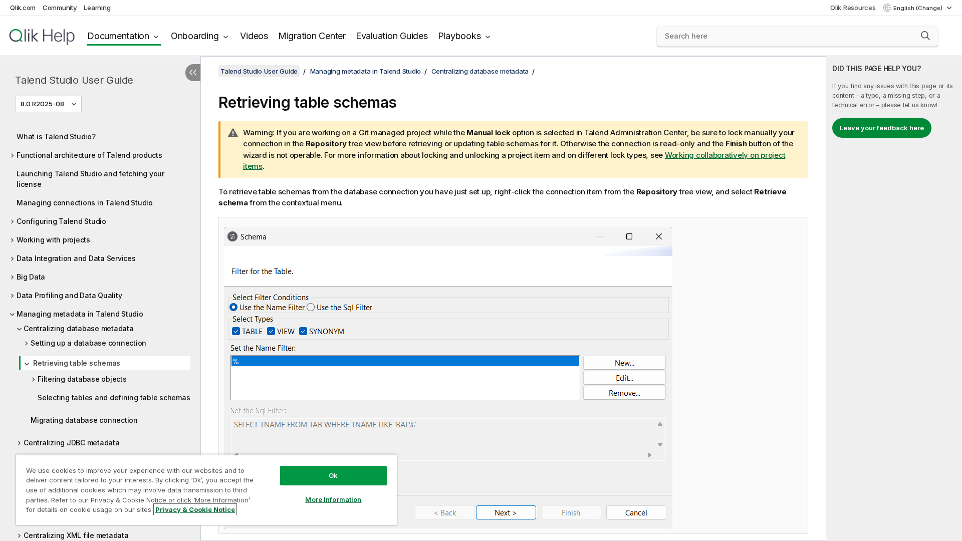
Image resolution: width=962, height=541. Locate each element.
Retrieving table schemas (76, 363)
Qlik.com (23, 8)
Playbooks (459, 36)
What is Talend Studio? (56, 136)
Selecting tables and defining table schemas (114, 397)
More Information (333, 499)
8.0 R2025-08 (42, 104)
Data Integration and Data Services (76, 258)
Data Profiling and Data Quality (69, 295)
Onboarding (195, 36)
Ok (333, 475)
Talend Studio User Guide (74, 80)
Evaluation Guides (392, 36)
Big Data (31, 277)
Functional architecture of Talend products (89, 155)
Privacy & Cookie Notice (195, 509)
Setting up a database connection (88, 343)
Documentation (118, 36)
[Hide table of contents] (192, 72)
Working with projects (53, 239)
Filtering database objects (82, 379)
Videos (254, 36)
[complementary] (894, 298)
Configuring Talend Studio (61, 221)
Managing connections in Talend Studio (85, 202)
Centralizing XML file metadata (76, 535)
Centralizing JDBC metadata (72, 442)
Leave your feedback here (882, 128)
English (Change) (918, 8)
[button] (925, 36)
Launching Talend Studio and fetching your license (90, 178)
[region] (206, 489)
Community (60, 8)
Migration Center (312, 36)
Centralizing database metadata (79, 328)
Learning (97, 8)
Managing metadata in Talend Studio (80, 314)
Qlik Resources (853, 8)
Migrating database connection (84, 420)
